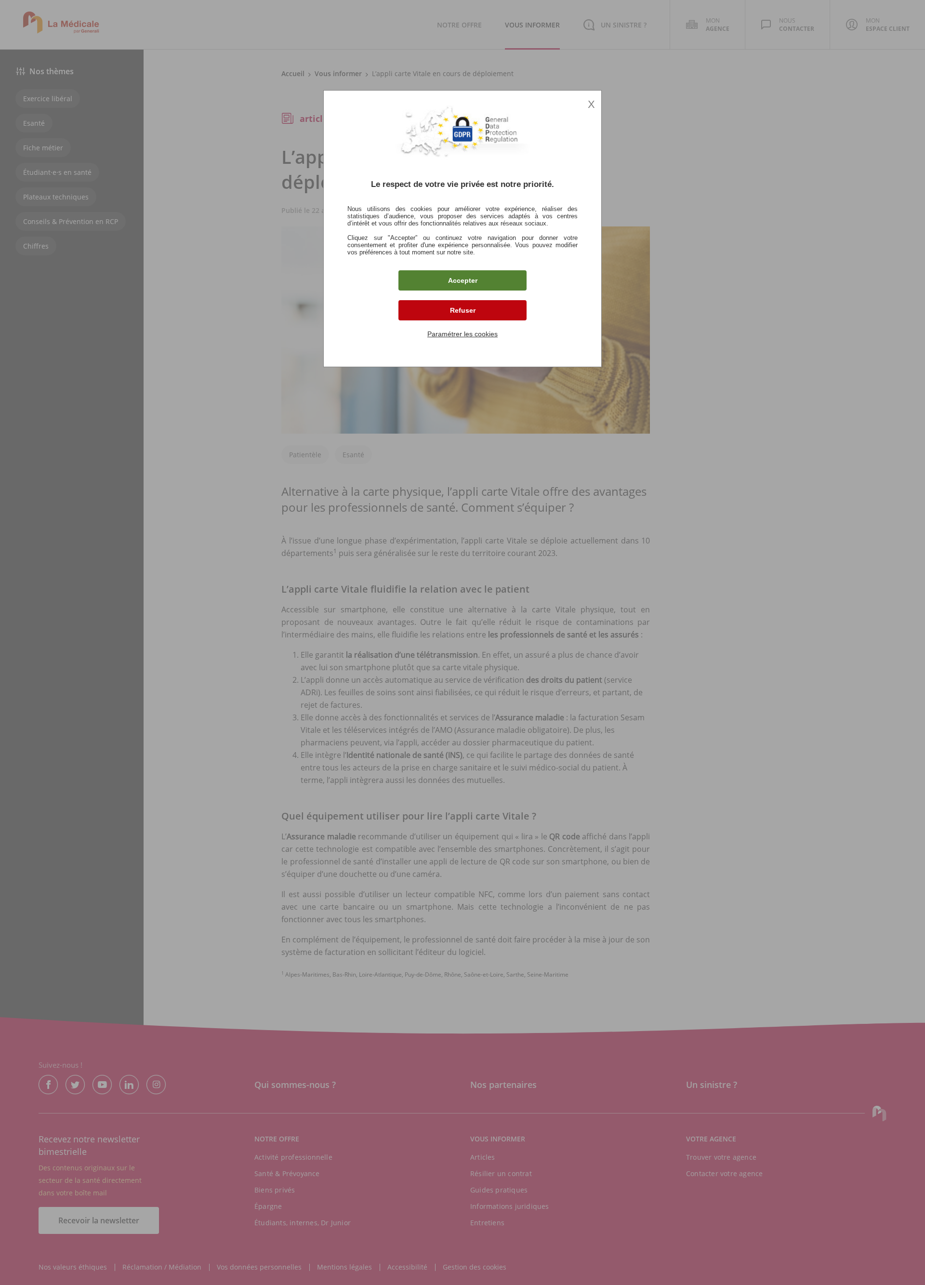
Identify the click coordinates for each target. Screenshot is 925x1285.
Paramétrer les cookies (462, 334)
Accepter (462, 280)
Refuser (463, 310)
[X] (462, 642)
